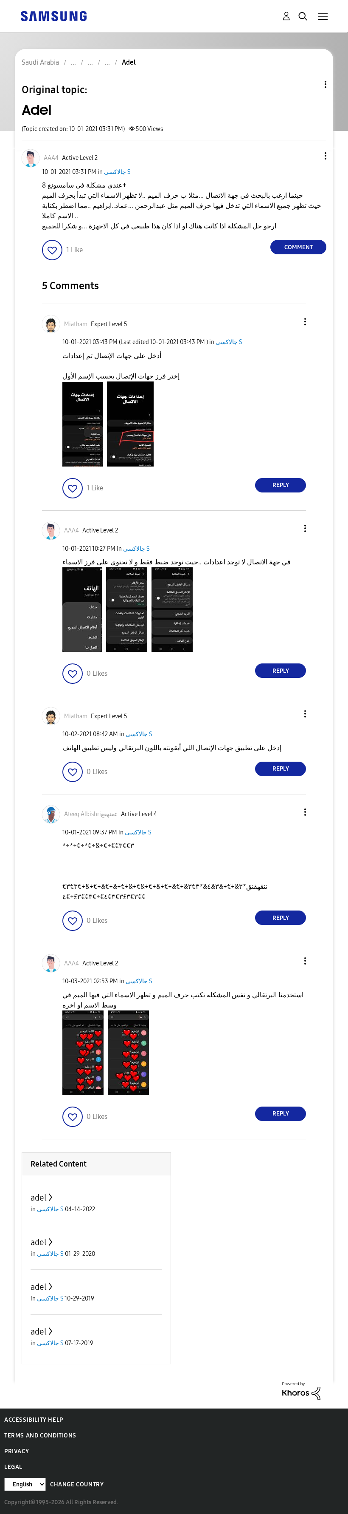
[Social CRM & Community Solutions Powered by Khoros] (301, 1390)
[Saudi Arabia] (53, 15)
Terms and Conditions (40, 1435)
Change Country (77, 1484)
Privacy (16, 1451)
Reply (280, 485)
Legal (13, 1467)
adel (39, 1197)
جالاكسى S (117, 172)
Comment (298, 247)
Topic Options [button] (311, 84)
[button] (311, 155)
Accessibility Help (33, 1419)
